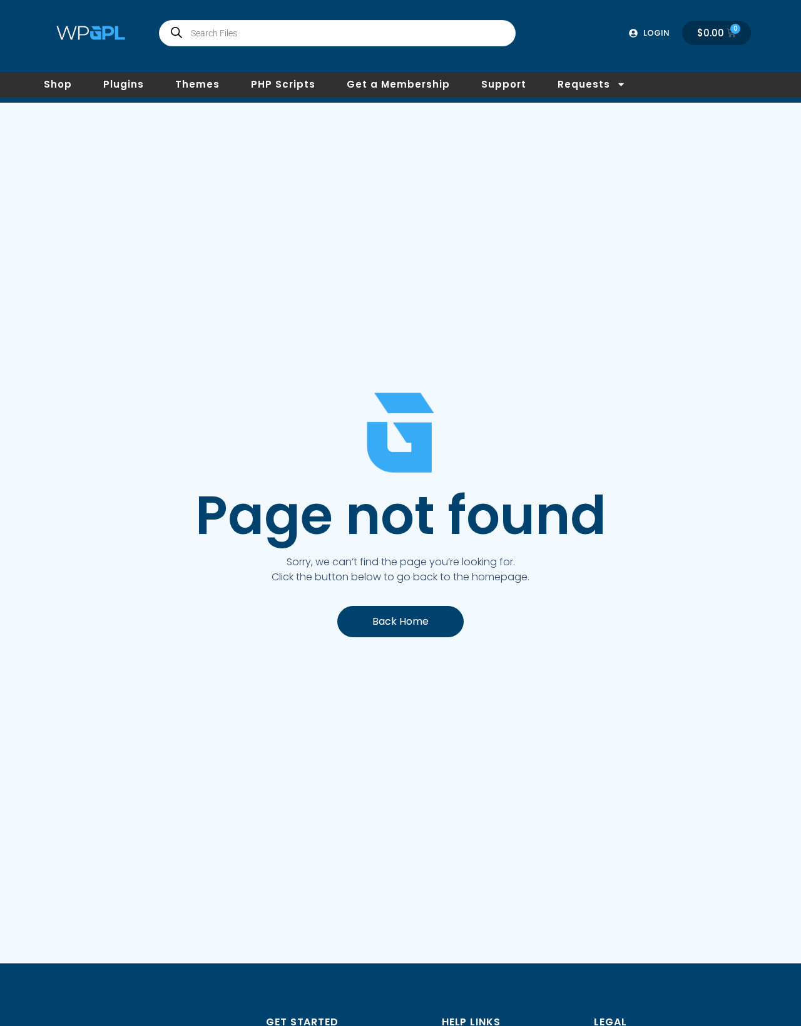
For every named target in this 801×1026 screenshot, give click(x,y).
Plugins (123, 84)
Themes (197, 84)
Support (503, 84)
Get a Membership (398, 84)
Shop (58, 84)
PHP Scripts (283, 84)
